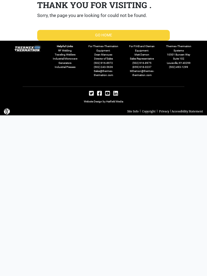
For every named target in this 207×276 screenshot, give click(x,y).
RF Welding (65, 50)
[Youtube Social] (108, 93)
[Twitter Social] (91, 93)
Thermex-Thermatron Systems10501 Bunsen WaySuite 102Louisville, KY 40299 (178, 54)
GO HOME (103, 35)
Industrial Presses (65, 66)
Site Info (133, 111)
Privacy (164, 111)
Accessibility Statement (187, 111)
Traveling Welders (65, 54)
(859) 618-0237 (141, 66)
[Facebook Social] (99, 93)
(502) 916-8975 (141, 62)
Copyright (149, 111)
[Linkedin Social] (116, 93)
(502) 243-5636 (103, 66)
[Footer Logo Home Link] (28, 47)
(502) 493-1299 (178, 66)
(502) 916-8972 (103, 62)
